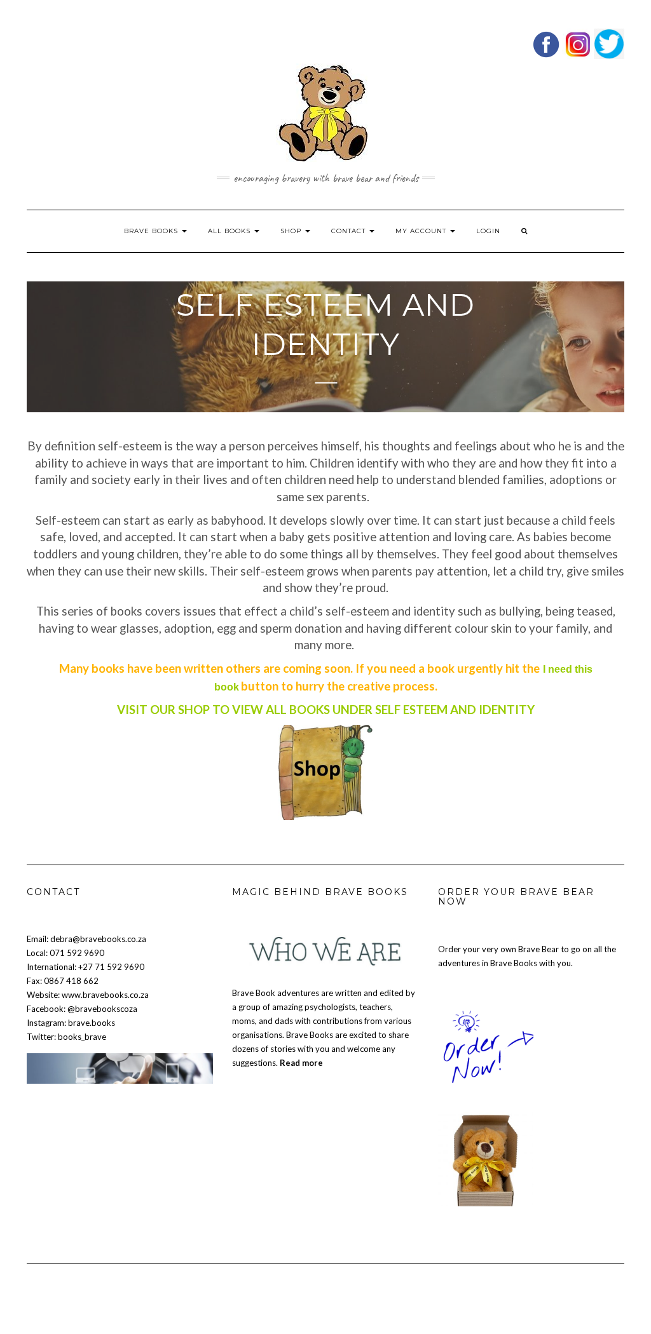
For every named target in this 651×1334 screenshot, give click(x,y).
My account (422, 231)
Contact (349, 231)
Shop (292, 231)
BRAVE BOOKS (152, 231)
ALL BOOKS (230, 231)
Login (488, 231)
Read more (301, 1063)
